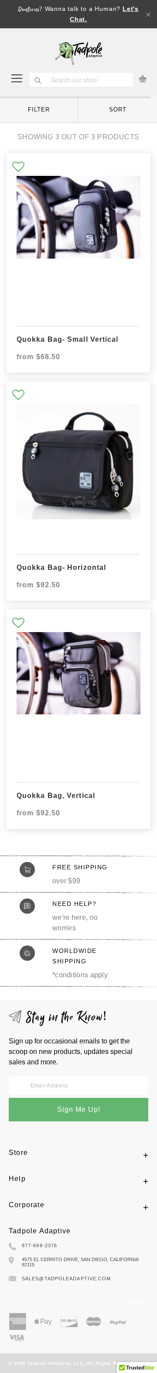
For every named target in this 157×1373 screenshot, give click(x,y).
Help (17, 1178)
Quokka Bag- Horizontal (61, 567)
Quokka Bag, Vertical (56, 795)
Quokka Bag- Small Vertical (68, 339)
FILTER (38, 109)
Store (18, 1152)
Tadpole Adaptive (40, 1231)
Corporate (26, 1204)
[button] (18, 167)
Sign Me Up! (78, 1109)
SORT (117, 109)
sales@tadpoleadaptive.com (66, 1278)
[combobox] (90, 80)
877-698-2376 (39, 1245)
